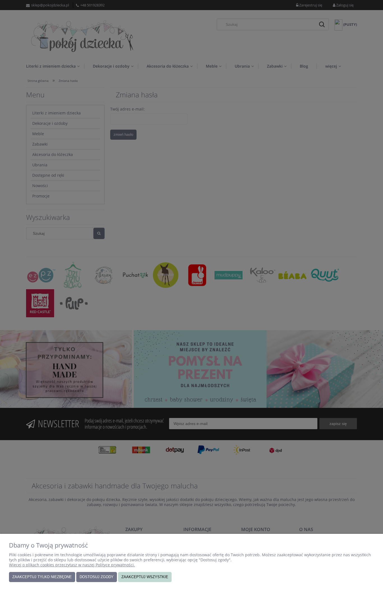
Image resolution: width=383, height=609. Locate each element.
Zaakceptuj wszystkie (144, 577)
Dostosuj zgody (97, 577)
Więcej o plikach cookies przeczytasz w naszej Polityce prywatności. (72, 564)
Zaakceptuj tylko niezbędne (42, 577)
